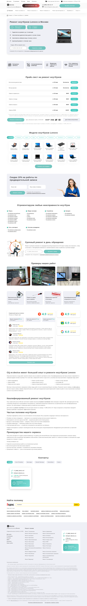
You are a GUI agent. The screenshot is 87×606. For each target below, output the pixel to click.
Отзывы (23, 1)
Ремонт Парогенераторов (31, 539)
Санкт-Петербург (19, 462)
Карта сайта (10, 543)
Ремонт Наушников (29, 555)
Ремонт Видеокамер (29, 545)
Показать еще (31, 362)
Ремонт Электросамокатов (49, 533)
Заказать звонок (17, 192)
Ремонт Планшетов (47, 543)
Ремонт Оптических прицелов (49, 551)
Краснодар (29, 462)
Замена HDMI (12, 110)
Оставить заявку (52, 251)
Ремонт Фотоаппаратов (48, 537)
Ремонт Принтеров (29, 537)
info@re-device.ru (19, 473)
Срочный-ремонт (30, 5)
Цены (28, 1)
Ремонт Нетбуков (47, 535)
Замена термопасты (14, 93)
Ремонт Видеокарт (29, 559)
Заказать (74, 82)
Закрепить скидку (37, 48)
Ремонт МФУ (45, 541)
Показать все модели (43, 166)
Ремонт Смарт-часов (47, 539)
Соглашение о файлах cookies (52, 602)
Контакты (34, 1)
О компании (16, 1)
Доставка (9, 1)
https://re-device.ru (14, 600)
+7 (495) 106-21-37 (47, 4)
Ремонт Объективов (29, 541)
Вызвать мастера (70, 5)
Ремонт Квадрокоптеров (30, 551)
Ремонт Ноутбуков (29, 535)
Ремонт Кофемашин (47, 531)
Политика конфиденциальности (35, 602)
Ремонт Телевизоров (30, 531)
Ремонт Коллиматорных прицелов (50, 553)
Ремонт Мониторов (29, 543)
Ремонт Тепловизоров (48, 559)
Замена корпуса (13, 104)
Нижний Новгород (40, 462)
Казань (59, 462)
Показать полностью (16, 119)
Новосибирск (51, 462)
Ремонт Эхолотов (47, 547)
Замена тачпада (13, 99)
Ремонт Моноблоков (29, 553)
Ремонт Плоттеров (47, 545)
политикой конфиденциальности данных (33, 51)
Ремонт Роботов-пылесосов (31, 533)
